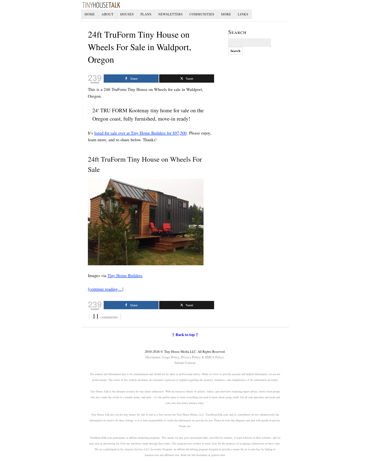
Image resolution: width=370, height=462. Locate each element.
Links (243, 14)
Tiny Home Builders (125, 275)
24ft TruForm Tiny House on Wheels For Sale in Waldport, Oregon (139, 47)
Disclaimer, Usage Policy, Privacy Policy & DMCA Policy (184, 357)
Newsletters (170, 14)
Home (90, 14)
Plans (145, 14)
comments (105, 316)
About (108, 14)
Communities (201, 14)
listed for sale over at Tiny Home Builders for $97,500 (140, 133)
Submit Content (185, 362)
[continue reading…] (105, 289)
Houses (127, 14)
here (222, 455)
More (226, 14)
